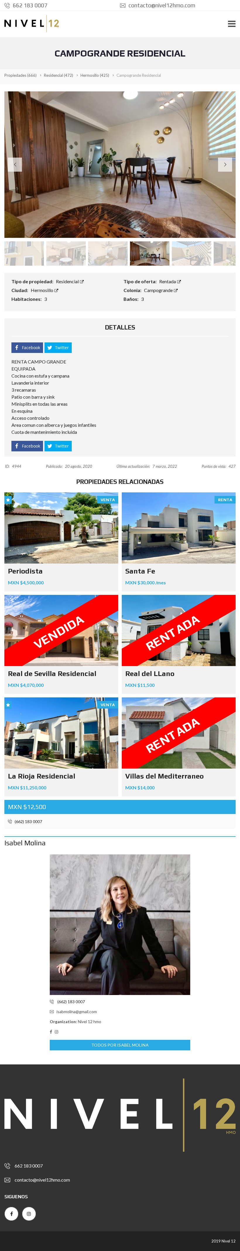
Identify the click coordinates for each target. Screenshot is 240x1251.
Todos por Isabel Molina (119, 1044)
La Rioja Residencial (41, 776)
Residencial (68, 281)
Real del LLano (149, 673)
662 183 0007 (29, 5)
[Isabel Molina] (120, 924)
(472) (58, 75)
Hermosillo (42, 290)
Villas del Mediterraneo (164, 776)
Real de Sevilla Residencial (52, 673)
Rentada (168, 281)
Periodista (25, 571)
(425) (94, 75)
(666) (20, 75)
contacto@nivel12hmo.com (161, 5)
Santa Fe (140, 571)
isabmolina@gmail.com (76, 1011)
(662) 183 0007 (28, 821)
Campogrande (159, 290)
